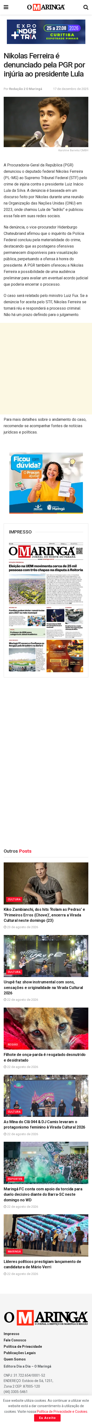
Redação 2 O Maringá (25, 89)
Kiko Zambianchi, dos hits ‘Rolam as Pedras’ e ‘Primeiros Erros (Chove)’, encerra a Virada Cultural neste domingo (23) (44, 915)
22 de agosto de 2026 (22, 999)
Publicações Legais (20, 1353)
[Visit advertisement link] (46, 32)
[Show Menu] (6, 7)
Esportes (15, 1179)
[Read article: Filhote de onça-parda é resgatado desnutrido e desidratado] (46, 1029)
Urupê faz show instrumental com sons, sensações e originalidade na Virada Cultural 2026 (43, 987)
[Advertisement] (46, 368)
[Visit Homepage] (46, 7)
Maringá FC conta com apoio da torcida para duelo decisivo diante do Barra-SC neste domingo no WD (43, 1194)
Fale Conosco (15, 1340)
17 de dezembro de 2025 (70, 89)
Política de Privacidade (23, 1346)
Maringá (14, 1251)
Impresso (11, 1334)
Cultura (14, 899)
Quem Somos (15, 1359)
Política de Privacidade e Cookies (62, 1411)
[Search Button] (85, 7)
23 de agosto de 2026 (22, 927)
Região (13, 1044)
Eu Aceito (47, 1418)
